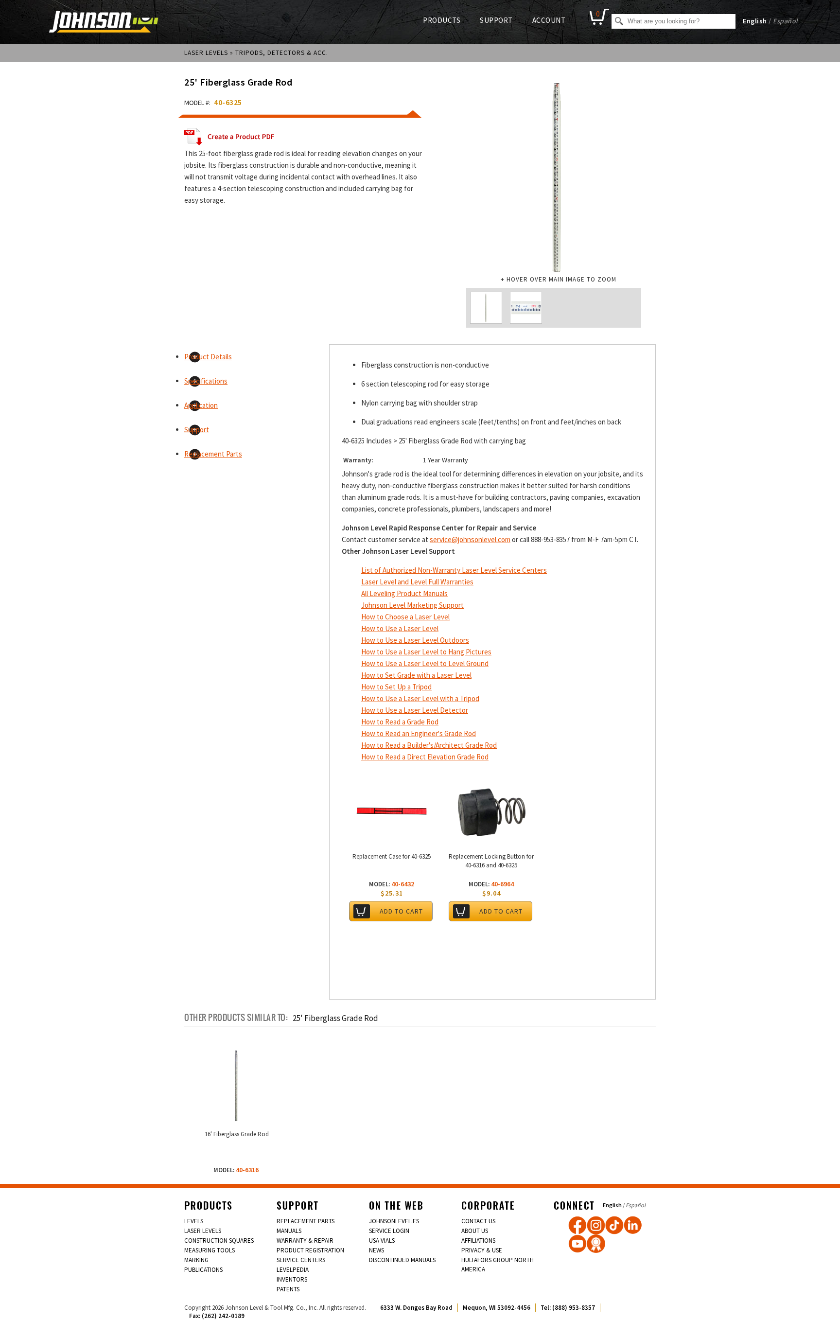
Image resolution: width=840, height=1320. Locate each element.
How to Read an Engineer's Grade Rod (418, 733)
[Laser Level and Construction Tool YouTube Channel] (577, 1243)
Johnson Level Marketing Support (412, 605)
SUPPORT (496, 20)
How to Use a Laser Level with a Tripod (420, 698)
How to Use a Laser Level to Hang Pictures (426, 651)
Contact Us (478, 1221)
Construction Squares (219, 1240)
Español (785, 21)
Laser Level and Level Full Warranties (417, 581)
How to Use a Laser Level (399, 628)
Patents (288, 1289)
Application (201, 405)
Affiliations (478, 1240)
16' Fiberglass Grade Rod (237, 1134)
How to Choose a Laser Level (405, 616)
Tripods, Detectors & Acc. (281, 53)
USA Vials (382, 1240)
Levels (193, 1221)
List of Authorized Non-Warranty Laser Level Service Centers (454, 570)
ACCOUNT (549, 20)
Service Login (389, 1231)
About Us (474, 1231)
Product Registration (310, 1250)
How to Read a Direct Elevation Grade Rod (425, 756)
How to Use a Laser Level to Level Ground (425, 663)
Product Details (208, 356)
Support (196, 429)
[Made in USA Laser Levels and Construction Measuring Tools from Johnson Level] (596, 1225)
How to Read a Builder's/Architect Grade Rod (429, 745)
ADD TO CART (401, 911)
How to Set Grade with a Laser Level (416, 675)
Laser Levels (206, 53)
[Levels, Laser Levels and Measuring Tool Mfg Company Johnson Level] (103, 23)
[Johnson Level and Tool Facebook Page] (577, 1225)
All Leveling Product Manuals (404, 593)
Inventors (292, 1279)
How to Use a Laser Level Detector (414, 710)
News (376, 1250)
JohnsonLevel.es (394, 1221)
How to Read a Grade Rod (399, 721)
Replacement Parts (213, 453)
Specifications (206, 381)
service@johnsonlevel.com (470, 539)
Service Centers (301, 1260)
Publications (203, 1270)
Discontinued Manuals (402, 1260)
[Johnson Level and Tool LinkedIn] (633, 1225)
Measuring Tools (209, 1250)
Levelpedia (293, 1270)
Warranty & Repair (305, 1240)
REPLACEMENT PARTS (305, 1221)
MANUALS (289, 1231)
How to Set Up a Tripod (396, 686)
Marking (196, 1260)
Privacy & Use (481, 1250)
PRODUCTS (441, 20)
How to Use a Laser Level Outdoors (415, 640)
